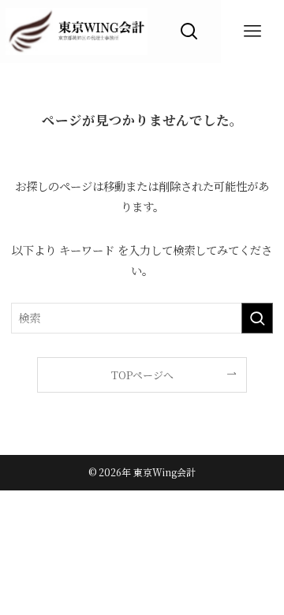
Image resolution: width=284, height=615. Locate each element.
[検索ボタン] (189, 31)
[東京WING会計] (77, 31)
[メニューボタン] (252, 31)
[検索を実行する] (257, 318)
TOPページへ (142, 374)
